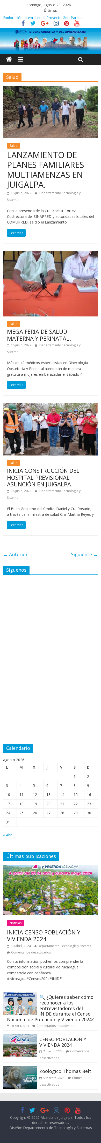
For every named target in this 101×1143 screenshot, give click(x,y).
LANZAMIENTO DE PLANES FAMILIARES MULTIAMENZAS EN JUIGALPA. (45, 169)
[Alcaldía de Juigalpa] (9, 59)
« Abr (7, 834)
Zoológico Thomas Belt (23, 16)
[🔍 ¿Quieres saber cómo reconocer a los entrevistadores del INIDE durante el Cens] (20, 995)
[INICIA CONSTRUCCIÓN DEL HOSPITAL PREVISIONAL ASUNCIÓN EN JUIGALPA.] (50, 406)
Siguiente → (84, 554)
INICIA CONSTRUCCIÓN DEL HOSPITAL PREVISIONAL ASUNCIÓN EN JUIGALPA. (43, 477)
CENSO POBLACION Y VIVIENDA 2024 (62, 1042)
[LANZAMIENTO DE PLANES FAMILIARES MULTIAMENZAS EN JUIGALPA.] (50, 89)
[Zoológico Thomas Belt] (20, 1069)
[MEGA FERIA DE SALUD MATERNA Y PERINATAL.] (50, 254)
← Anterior (15, 554)
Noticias (15, 923)
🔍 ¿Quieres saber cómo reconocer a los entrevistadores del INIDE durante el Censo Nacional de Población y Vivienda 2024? (50, 1008)
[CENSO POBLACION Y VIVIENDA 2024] (20, 1037)
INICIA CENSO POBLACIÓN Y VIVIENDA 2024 (43, 935)
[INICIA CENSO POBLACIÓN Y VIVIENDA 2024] (50, 868)
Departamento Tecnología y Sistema (64, 946)
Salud (14, 145)
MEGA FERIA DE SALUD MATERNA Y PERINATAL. (39, 335)
